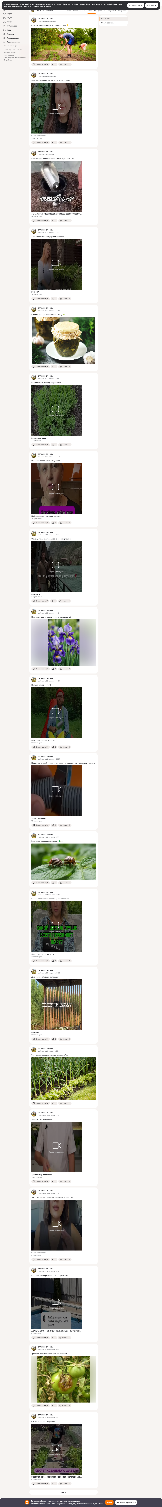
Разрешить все (135, 5)
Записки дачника (38, 136)
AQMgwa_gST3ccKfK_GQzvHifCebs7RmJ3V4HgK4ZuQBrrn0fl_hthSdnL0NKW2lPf (56, 1331)
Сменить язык (9, 46)
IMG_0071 (35, 292)
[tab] (68, 11)
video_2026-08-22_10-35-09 (43, 740)
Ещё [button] (12, 53)
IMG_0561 (35, 1032)
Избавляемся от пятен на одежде (45, 516)
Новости (7, 53)
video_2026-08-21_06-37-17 (43, 954)
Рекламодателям (10, 50)
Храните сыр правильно (41, 1175)
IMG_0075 (35, 594)
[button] (40, 64)
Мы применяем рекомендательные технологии (15, 57)
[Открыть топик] (63, 25)
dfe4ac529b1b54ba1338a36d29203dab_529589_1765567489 (56, 214)
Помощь (20, 50)
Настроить (151, 5)
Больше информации (41, 6)
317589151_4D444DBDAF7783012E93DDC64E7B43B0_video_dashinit (56, 1477)
